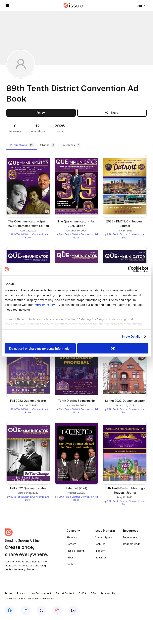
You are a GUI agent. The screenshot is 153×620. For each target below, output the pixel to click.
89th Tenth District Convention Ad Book (30, 236)
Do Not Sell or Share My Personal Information (29, 598)
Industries (101, 557)
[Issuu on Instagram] (57, 610)
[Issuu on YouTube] (73, 610)
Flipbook (100, 550)
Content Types (103, 537)
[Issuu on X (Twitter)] (41, 610)
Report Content (65, 593)
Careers (71, 543)
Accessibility (108, 593)
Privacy (21, 593)
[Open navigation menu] (7, 6)
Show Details (131, 336)
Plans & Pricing (75, 550)
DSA (93, 593)
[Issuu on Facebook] (9, 610)
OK (113, 348)
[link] (140, 6)
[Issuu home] (73, 5)
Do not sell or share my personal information (40, 348)
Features (100, 543)
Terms (8, 593)
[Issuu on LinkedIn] (25, 610)
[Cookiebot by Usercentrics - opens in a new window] (131, 269)
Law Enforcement (40, 593)
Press (70, 557)
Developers (130, 537)
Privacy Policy (44, 304)
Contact (71, 564)
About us (72, 537)
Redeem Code (131, 543)
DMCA (82, 593)
